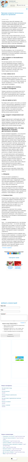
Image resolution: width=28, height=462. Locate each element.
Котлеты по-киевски (6, 401)
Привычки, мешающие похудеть (10, 267)
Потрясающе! (6, 441)
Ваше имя (3, 305)
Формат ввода (6, 323)
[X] (14, 253)
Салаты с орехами (6, 405)
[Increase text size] (14, 6)
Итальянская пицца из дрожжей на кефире (12, 444)
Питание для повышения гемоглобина (18, 267)
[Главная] (4, 7)
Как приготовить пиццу (7, 388)
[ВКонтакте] (8, 253)
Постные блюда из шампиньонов (9, 394)
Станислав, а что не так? (8, 436)
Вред (4, 453)
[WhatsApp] (18, 253)
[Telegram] (20, 253)
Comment (3, 313)
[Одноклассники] (10, 253)
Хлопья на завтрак (7, 442)
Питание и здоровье (7, 247)
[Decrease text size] (11, 6)
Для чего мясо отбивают (8, 452)
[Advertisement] (14, 287)
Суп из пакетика (6, 450)
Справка (22, 322)
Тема (2, 309)
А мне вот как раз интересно (9, 438)
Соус (4, 447)
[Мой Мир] (12, 253)
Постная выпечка (6, 391)
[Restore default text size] (12, 6)
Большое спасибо (7, 448)
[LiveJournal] (16, 253)
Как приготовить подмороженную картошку (11, 398)
